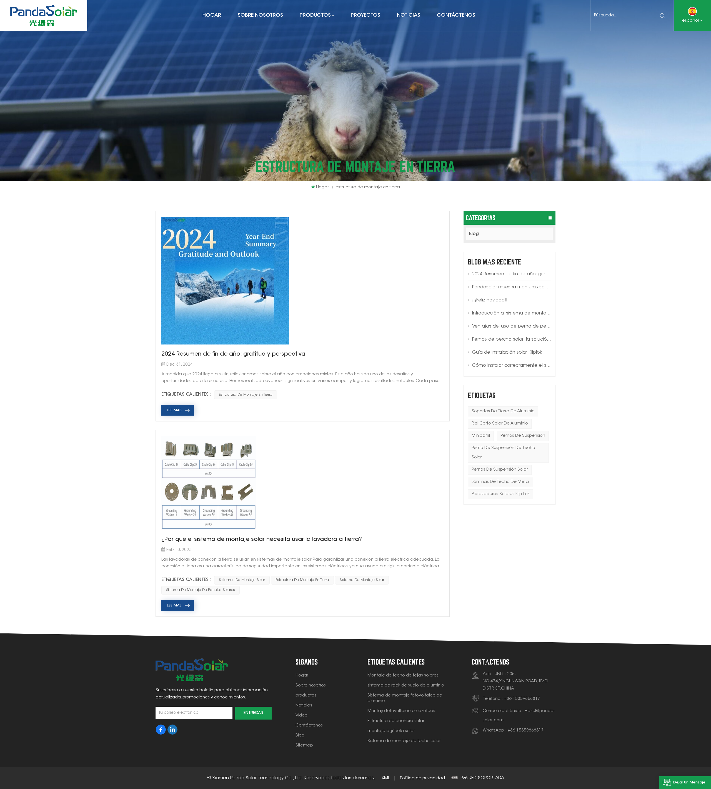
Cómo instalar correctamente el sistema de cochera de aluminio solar (511, 365)
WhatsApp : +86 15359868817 (513, 730)
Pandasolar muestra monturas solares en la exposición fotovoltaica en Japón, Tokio (511, 287)
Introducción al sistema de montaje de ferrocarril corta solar (511, 313)
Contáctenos (456, 15)
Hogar (211, 15)
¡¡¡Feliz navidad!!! (490, 300)
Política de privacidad (422, 778)
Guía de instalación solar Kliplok (507, 352)
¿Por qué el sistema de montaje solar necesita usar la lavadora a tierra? (261, 539)
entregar (253, 713)
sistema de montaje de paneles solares (200, 590)
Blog (474, 234)
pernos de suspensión (522, 436)
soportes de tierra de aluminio (503, 411)
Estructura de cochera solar (395, 721)
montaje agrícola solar (391, 731)
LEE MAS (174, 410)
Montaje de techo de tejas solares (403, 675)
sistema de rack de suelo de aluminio (405, 685)
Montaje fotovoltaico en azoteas (401, 711)
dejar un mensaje (689, 782)
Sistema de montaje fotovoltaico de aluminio (404, 698)
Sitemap (304, 745)
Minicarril (481, 436)
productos (315, 15)
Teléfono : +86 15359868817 (511, 699)
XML (386, 778)
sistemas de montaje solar (242, 580)
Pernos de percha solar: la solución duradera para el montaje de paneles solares (511, 339)
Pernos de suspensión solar (500, 470)
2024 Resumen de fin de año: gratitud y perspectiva (511, 274)
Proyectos (365, 15)
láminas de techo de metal (501, 482)
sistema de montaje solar (362, 580)
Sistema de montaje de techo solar (404, 741)
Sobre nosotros (260, 15)
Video (301, 715)
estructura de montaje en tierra (245, 394)
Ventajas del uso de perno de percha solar (511, 326)
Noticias (408, 15)
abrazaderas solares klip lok (501, 494)
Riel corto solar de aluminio (500, 423)
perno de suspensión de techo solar (503, 453)
